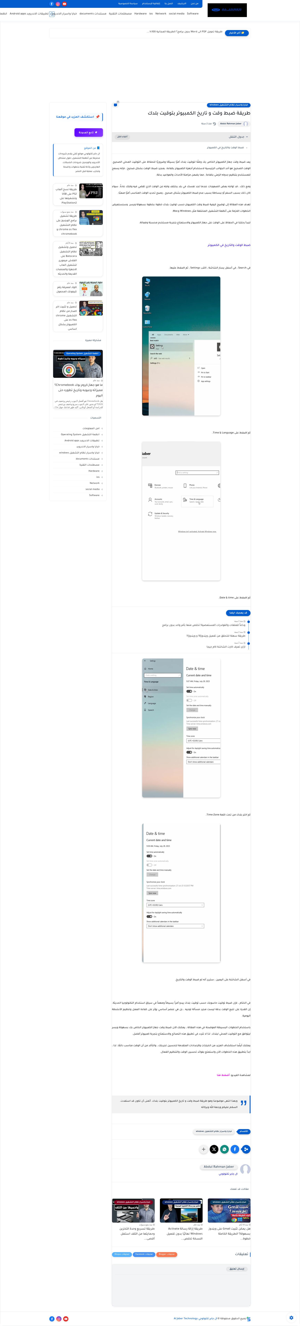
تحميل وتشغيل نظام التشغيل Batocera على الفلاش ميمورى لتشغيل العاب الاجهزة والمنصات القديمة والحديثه (66, 261)
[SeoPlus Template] (249, 1319)
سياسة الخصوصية (128, 4)
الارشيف (181, 4)
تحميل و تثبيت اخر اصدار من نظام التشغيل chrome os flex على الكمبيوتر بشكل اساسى (66, 318)
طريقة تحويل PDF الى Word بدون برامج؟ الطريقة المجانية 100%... (184, 32)
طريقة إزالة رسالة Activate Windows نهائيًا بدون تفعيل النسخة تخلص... (185, 1234)
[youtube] (64, 4)
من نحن (194, 4)
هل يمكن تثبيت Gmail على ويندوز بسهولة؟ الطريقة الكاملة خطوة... (230, 1234)
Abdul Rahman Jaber (230, 124)
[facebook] (51, 4)
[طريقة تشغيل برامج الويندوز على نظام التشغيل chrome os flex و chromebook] (91, 217)
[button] (235, 1149)
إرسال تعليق (237, 1269)
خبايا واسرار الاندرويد (64, 14)
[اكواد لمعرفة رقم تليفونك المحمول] (91, 288)
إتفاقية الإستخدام (151, 4)
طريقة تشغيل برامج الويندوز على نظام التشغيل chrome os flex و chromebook (66, 225)
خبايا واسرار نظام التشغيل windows (229, 105)
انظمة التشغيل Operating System (80, 434)
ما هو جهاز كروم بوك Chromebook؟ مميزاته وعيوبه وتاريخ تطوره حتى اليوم (79, 391)
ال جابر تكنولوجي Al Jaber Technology (195, 1318)
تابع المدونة (88, 132)
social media (176, 14)
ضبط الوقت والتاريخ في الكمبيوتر (225, 148)
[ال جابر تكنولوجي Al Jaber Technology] (227, 10)
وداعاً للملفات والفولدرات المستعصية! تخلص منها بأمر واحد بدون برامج (203, 625)
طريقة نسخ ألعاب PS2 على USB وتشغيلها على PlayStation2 (66, 196)
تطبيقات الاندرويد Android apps (29, 14)
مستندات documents (93, 14)
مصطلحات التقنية (120, 14)
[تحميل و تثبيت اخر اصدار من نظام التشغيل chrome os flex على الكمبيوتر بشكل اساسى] (91, 308)
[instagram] (58, 4)
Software (193, 14)
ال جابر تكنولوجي (228, 1174)
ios (151, 14)
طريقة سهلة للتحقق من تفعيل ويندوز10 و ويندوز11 (215, 636)
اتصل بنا (169, 4)
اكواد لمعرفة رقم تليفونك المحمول (66, 290)
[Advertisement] (150, 71)
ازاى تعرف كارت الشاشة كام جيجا (226, 647)
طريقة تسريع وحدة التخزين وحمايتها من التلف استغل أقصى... (137, 1234)
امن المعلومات (91, 428)
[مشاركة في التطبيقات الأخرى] (203, 1149)
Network (160, 14)
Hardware (140, 14)
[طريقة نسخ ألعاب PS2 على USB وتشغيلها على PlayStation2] (91, 191)
